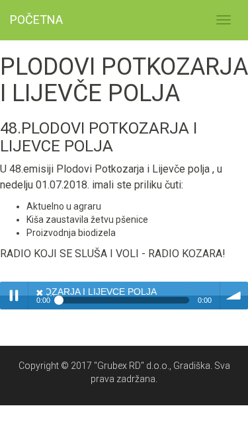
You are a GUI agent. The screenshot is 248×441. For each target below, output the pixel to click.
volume (234, 295)
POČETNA (36, 19)
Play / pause (14, 295)
